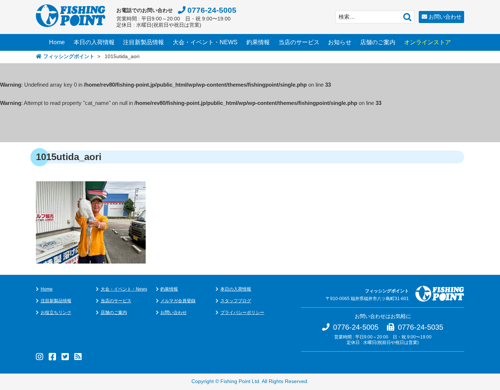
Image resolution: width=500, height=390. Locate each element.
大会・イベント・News (124, 289)
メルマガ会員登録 (177, 300)
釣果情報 (258, 42)
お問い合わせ (445, 17)
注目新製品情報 (143, 42)
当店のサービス (299, 42)
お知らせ (339, 42)
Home (57, 42)
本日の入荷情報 (94, 42)
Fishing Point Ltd (239, 381)
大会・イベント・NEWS (205, 42)
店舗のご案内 (377, 42)
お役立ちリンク (56, 312)
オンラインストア (427, 42)
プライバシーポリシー (242, 312)
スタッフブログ (235, 300)
